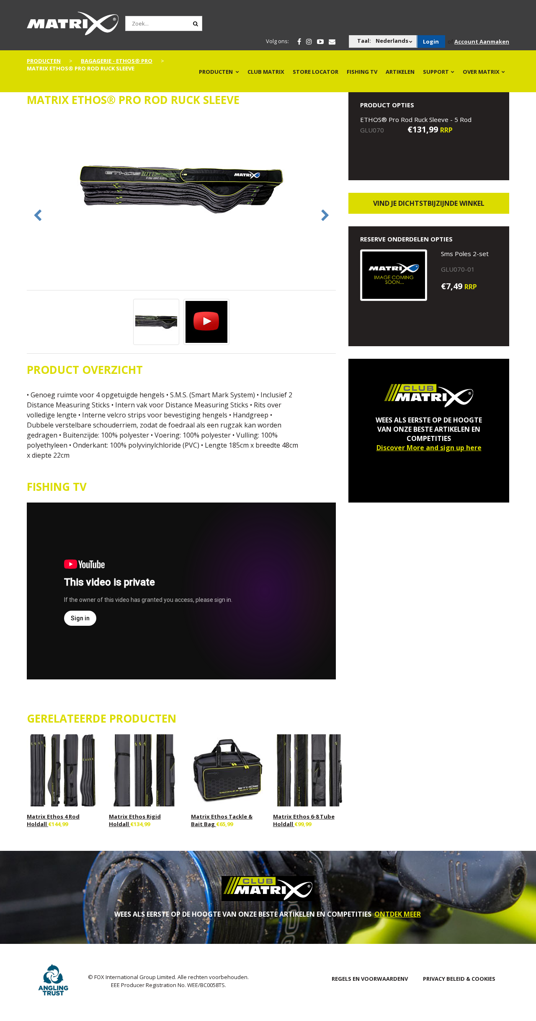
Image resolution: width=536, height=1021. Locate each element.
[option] (181, 190)
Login (431, 41)
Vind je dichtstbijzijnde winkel (428, 203)
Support (436, 71)
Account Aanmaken (481, 41)
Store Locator (315, 71)
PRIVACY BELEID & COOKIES (459, 978)
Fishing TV (362, 71)
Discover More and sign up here (429, 447)
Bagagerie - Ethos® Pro (116, 61)
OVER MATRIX (481, 71)
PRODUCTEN (216, 71)
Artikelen (400, 71)
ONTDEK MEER (397, 914)
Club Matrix (265, 71)
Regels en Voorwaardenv (370, 978)
